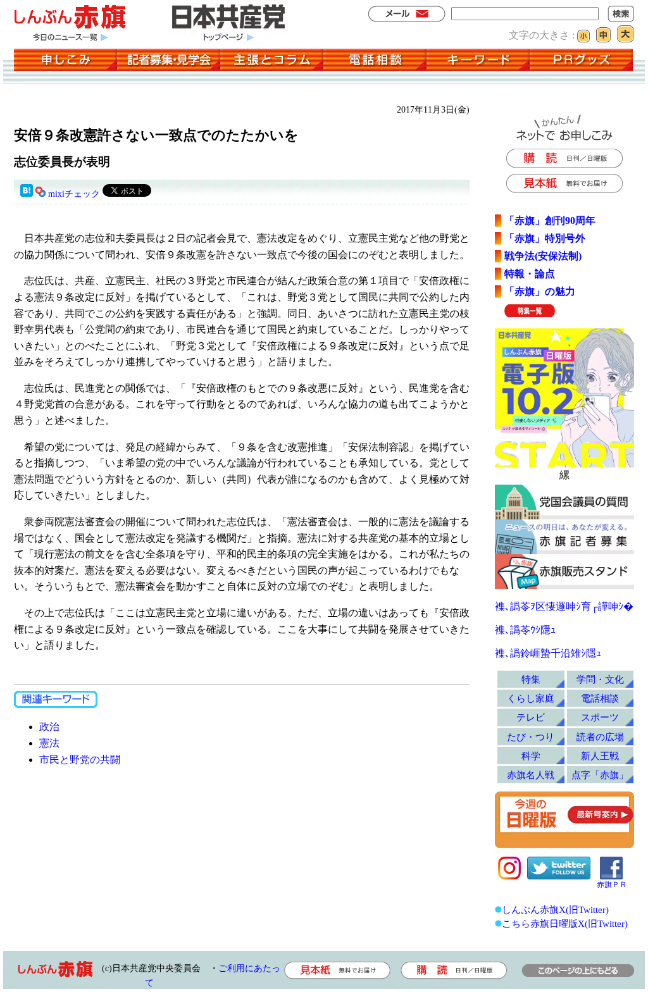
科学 (530, 755)
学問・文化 (600, 679)
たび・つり (530, 736)
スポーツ (600, 717)
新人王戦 (600, 755)
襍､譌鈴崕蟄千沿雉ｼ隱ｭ (548, 653)
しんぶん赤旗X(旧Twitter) (555, 909)
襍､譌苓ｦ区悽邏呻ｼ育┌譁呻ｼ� (564, 606)
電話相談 (600, 698)
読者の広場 (600, 736)
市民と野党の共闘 (79, 759)
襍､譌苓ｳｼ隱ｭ (525, 629)
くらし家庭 (530, 698)
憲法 (49, 743)
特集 (530, 679)
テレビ (530, 717)
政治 (49, 726)
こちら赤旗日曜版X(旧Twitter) (565, 923)
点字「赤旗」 (599, 774)
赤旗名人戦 (530, 774)
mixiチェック (74, 194)
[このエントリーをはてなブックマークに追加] (26, 194)
